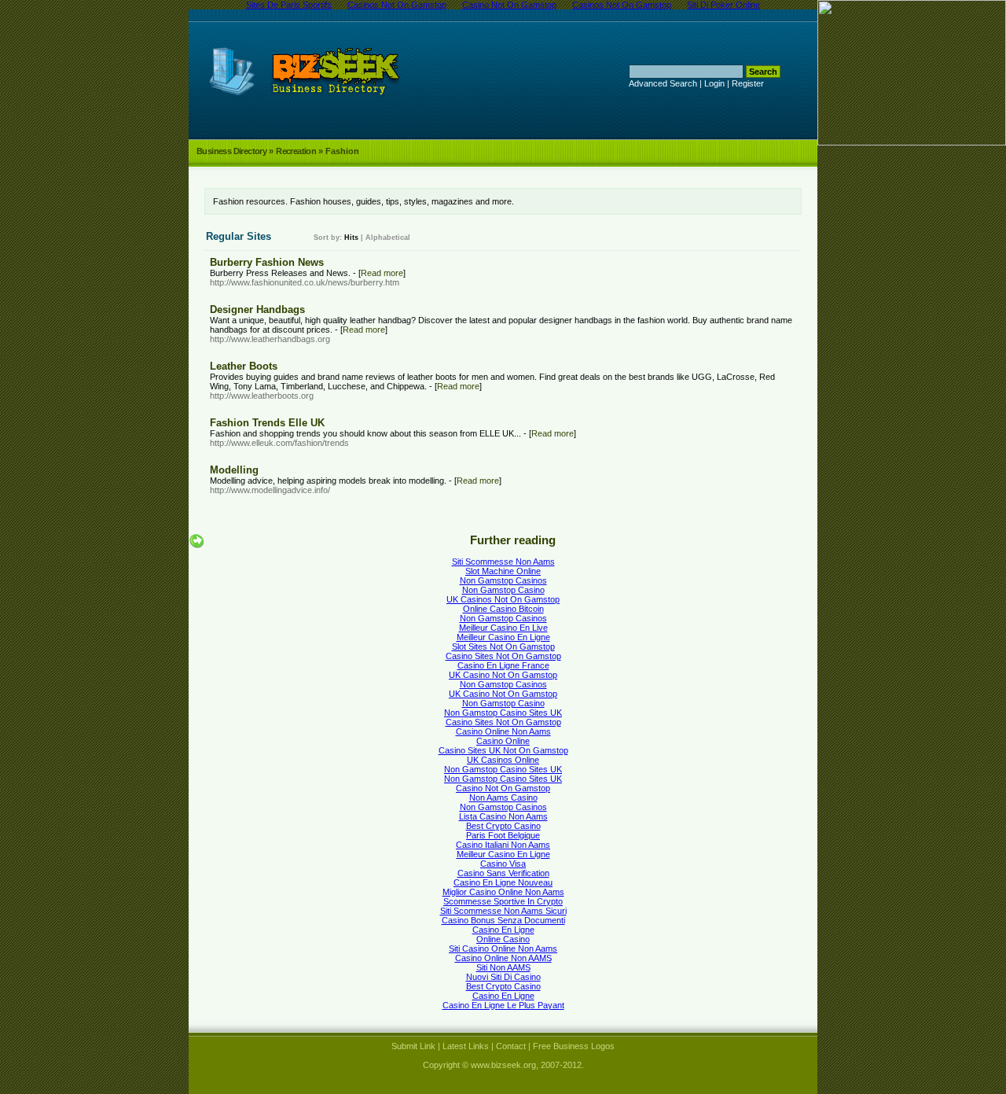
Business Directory (231, 151)
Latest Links (465, 1046)
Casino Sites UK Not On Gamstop (503, 750)
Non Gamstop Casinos (503, 580)
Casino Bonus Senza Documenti (503, 920)
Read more (382, 273)
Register (748, 83)
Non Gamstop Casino (503, 590)
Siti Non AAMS (503, 967)
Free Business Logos (574, 1046)
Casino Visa (503, 863)
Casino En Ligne (503, 929)
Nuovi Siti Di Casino (503, 977)
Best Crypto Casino (503, 826)
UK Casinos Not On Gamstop (503, 599)
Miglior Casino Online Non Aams (503, 892)
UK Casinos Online (503, 759)
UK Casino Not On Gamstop (503, 675)
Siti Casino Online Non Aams (503, 948)
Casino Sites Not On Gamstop (503, 656)
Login (714, 83)
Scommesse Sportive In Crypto (503, 901)
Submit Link (413, 1046)
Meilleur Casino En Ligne (503, 637)
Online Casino (503, 939)
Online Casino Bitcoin (503, 608)
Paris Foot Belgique (503, 835)
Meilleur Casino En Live (503, 627)
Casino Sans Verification (503, 873)
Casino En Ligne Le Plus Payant (503, 1005)
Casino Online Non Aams (503, 731)
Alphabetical (387, 237)
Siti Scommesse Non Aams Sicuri (503, 910)
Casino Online (503, 741)
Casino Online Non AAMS (503, 958)
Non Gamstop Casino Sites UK (503, 712)
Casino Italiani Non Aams (503, 844)
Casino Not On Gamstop (503, 788)
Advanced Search (663, 83)
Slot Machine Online (503, 571)
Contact (511, 1046)
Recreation (296, 151)
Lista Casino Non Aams (503, 816)
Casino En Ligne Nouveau (503, 882)
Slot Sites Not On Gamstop (503, 646)
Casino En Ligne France (503, 665)
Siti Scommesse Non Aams (503, 561)
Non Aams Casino (503, 797)
